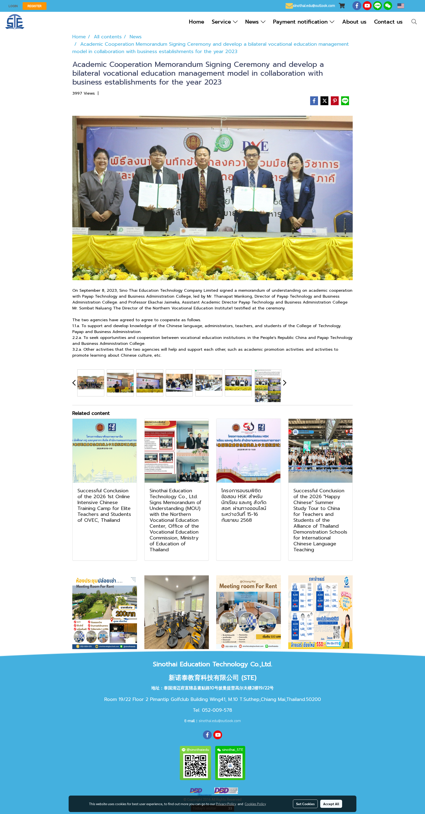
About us (354, 22)
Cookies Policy (255, 803)
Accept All (331, 803)
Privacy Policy (226, 803)
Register (35, 6)
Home (196, 22)
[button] (414, 21)
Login (13, 6)
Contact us (388, 22)
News (253, 22)
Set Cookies (305, 803)
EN (408, 6)
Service (222, 22)
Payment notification (301, 22)
